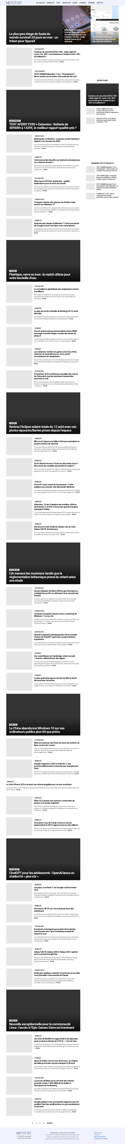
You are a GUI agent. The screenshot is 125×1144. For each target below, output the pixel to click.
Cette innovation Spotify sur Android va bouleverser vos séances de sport (57, 161)
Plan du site (98, 1133)
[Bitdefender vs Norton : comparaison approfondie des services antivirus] (105, 25)
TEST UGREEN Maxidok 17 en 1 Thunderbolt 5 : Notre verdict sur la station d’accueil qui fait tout (55, 75)
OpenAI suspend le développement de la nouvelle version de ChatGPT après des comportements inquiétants (55, 637)
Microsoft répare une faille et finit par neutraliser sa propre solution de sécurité (56, 442)
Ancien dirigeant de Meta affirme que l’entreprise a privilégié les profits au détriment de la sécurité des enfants (56, 593)
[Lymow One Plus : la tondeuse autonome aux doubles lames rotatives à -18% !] (90, 120)
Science (82, 3)
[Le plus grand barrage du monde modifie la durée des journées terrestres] (19, 682)
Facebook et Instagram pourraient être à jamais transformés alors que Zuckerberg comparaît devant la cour (54, 931)
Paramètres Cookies (101, 1138)
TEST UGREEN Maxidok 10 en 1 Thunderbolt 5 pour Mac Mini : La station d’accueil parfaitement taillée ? (107, 186)
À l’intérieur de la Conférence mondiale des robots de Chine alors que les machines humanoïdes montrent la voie (56, 376)
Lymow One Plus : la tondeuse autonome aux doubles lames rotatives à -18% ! (106, 120)
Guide (75, 3)
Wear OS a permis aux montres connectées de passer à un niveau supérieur (54, 802)
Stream (91, 3)
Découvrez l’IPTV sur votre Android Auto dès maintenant (54, 909)
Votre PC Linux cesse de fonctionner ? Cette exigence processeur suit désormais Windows (54, 485)
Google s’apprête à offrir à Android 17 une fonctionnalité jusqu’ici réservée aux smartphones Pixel (56, 766)
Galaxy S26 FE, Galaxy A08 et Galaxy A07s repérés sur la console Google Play (56, 953)
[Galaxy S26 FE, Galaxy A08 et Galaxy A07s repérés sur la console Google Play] (19, 956)
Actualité (40, 3)
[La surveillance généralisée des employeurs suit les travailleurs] (19, 294)
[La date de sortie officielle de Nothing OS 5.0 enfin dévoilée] (19, 315)
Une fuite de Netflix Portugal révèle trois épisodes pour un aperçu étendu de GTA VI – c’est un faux (56, 1040)
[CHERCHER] (117, 3)
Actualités (39, 49)
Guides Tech (39, 136)
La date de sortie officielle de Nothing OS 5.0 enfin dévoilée (56, 312)
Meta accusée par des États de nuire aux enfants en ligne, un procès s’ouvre (56, 744)
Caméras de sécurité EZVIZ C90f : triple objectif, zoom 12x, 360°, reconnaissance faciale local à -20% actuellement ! (57, 54)
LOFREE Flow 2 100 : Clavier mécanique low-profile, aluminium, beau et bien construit (107, 195)
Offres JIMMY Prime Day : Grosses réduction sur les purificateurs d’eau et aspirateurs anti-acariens (107, 111)
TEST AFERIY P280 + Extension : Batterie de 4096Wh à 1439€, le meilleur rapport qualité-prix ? (106, 177)
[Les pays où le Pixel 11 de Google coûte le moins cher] (19, 892)
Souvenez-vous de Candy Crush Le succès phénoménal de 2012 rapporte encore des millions (56, 824)
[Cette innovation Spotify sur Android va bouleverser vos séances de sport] (19, 165)
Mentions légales (99, 1136)
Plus (61, 62)
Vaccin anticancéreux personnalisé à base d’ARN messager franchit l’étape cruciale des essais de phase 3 (55, 333)
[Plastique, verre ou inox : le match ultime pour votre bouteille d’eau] (43, 261)
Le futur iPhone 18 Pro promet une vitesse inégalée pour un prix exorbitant (39, 784)
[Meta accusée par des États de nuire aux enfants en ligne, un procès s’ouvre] (19, 747)
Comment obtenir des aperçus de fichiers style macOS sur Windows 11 (54, 203)
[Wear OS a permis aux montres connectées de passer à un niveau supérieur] (19, 805)
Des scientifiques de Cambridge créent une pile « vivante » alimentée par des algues (54, 657)
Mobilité (50, 3)
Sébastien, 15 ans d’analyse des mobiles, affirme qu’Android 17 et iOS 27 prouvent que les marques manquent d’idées (56, 506)
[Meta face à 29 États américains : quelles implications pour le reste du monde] (19, 186)
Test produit (40, 71)
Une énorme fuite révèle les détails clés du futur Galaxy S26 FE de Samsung (55, 528)
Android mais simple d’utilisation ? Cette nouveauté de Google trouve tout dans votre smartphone (56, 224)
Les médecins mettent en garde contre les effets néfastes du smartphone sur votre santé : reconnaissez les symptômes (55, 354)
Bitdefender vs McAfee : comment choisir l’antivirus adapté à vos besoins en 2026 (56, 140)
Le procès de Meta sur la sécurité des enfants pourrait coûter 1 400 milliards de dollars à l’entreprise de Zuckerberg (54, 1083)
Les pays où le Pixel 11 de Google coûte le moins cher (55, 888)
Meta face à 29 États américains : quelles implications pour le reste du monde (52, 182)
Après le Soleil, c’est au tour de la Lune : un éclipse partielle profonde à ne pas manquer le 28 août (56, 1062)
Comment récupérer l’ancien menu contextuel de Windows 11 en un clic (55, 615)
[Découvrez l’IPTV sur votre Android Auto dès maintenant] (19, 913)
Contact (97, 1134)
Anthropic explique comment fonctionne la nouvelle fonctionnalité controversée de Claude (57, 974)
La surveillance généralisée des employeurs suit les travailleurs (56, 290)
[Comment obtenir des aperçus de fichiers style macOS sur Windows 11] (19, 207)
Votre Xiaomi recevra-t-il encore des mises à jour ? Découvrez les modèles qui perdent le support (56, 464)
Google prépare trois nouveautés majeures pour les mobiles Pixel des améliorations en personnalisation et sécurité (56, 1104)
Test (58, 3)
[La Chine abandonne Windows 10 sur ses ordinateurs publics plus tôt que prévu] (43, 714)
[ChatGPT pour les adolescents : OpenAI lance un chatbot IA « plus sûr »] (43, 859)
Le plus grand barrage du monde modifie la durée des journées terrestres (55, 679)
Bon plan (66, 3)
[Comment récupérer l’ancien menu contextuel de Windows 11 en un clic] (19, 618)
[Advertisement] (102, 61)
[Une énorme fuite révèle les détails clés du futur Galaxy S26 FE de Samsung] (19, 530)
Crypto (100, 3)
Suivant (50, 1123)
